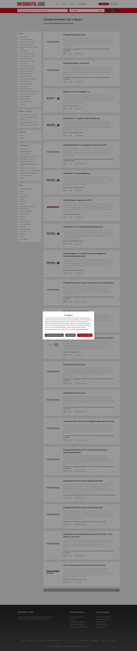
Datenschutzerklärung (82, 329)
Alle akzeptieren (84, 335)
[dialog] (68, 325)
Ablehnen (70, 335)
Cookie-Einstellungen (54, 335)
